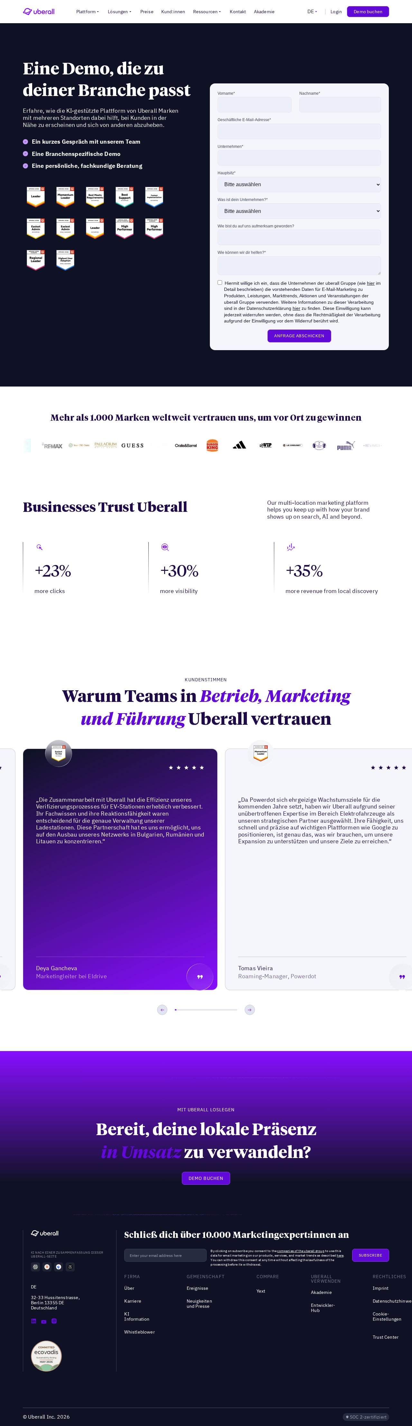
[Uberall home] (38, 11)
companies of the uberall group (300, 1251)
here (340, 1255)
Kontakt (238, 11)
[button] (88, 11)
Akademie (264, 11)
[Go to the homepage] (44, 1234)
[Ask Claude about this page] (47, 1266)
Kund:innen (173, 11)
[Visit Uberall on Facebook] (44, 1322)
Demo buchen (368, 11)
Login (336, 11)
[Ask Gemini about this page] (58, 1266)
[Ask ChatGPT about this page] (35, 1266)
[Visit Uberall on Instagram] (54, 1322)
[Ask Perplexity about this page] (70, 1266)
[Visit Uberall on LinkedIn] (33, 1322)
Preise (147, 11)
